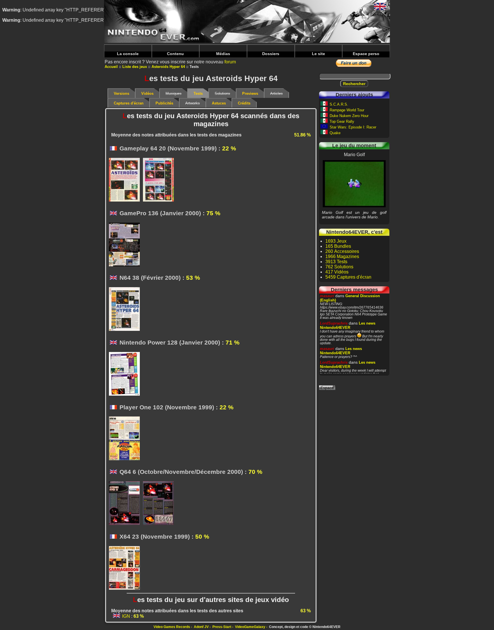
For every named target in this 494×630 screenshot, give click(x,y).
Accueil (111, 67)
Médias (223, 53)
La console (128, 53)
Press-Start (221, 627)
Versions (121, 93)
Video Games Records (172, 627)
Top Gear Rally (342, 121)
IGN (126, 616)
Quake (335, 133)
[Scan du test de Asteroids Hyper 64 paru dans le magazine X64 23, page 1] (126, 568)
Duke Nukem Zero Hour (349, 116)
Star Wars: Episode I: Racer (353, 127)
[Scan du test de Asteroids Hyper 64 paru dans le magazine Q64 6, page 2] (160, 503)
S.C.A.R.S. (339, 104)
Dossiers (270, 53)
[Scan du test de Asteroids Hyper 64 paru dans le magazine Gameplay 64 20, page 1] (126, 180)
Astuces (219, 103)
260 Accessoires (342, 251)
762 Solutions (339, 266)
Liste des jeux (134, 67)
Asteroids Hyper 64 (168, 67)
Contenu (175, 53)
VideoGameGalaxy (250, 627)
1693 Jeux (335, 241)
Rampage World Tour (347, 110)
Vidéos (147, 93)
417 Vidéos (336, 271)
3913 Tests (336, 261)
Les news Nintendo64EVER (347, 325)
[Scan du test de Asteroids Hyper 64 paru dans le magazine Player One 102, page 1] (126, 438)
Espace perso (366, 53)
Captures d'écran (129, 103)
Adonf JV (201, 627)
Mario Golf (354, 183)
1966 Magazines (342, 256)
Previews (250, 93)
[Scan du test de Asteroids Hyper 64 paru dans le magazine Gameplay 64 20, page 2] (160, 180)
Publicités (164, 103)
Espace (327, 387)
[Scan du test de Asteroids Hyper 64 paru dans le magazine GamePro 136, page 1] (126, 245)
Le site (318, 53)
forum (230, 61)
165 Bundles (338, 246)
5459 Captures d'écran (348, 277)
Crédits (244, 103)
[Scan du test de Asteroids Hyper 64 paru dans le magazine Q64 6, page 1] (126, 503)
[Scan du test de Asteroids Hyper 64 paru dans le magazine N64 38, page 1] (126, 309)
